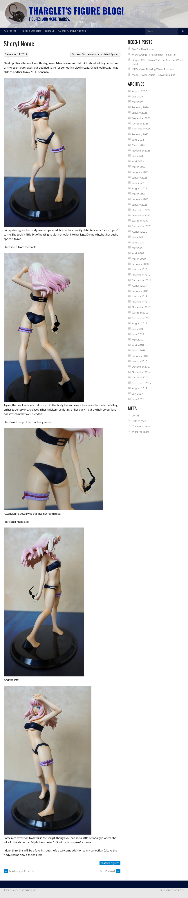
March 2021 (139, 193)
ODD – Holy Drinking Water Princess (153, 69)
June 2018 (138, 334)
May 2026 (137, 101)
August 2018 (139, 323)
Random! (49, 31)
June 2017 (138, 399)
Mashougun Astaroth (19, 871)
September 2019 (141, 280)
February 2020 (140, 264)
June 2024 (138, 139)
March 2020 (139, 258)
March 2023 (139, 166)
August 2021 (139, 188)
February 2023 (140, 172)
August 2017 (139, 388)
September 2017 (141, 382)
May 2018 (137, 339)
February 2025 (140, 134)
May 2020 (137, 247)
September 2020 (141, 226)
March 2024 (139, 145)
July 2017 (137, 393)
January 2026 (139, 112)
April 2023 (138, 161)
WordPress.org (140, 431)
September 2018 (141, 318)
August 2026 (139, 91)
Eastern (76, 54)
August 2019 (139, 285)
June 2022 (138, 182)
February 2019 (140, 291)
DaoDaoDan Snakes (143, 49)
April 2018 (138, 345)
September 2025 (141, 128)
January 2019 (139, 296)
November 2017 (141, 372)
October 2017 (140, 377)
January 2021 (139, 204)
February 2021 (140, 199)
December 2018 (141, 301)
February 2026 (140, 107)
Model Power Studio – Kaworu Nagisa (153, 74)
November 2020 (141, 215)
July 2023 (137, 155)
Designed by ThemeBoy (172, 890)
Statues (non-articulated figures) (100, 54)
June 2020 (138, 242)
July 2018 (137, 328)
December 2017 (141, 366)
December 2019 (141, 274)
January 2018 (139, 361)
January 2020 (139, 269)
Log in (135, 415)
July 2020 (137, 236)
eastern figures (110, 863)
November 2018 (141, 307)
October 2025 (140, 123)
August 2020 (139, 231)
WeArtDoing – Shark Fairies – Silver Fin (154, 54)
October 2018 (140, 312)
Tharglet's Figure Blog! (76, 10)
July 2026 (137, 96)
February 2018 (140, 355)
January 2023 (139, 177)
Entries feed (139, 420)
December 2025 (141, 118)
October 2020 (140, 220)
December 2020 (141, 209)
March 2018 (139, 350)
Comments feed (141, 426)
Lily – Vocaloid (109, 871)
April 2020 (138, 253)
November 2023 (141, 150)
